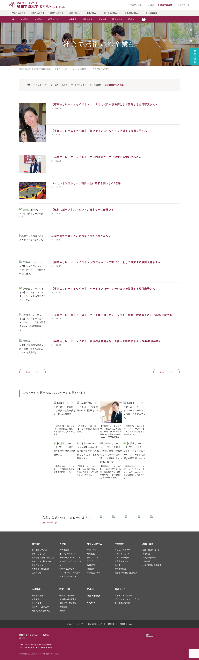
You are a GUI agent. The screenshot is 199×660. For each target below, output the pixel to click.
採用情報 (110, 624)
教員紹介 (91, 569)
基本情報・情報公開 (40, 569)
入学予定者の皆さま (67, 576)
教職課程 (91, 565)
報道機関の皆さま (132, 13)
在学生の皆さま (37, 13)
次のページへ (166, 372)
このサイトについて (75, 624)
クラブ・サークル (122, 557)
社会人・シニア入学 (40, 607)
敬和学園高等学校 (122, 603)
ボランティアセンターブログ (127, 599)
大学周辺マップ (121, 561)
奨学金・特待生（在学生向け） (126, 575)
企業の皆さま (92, 13)
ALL (28, 85)
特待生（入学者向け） (68, 569)
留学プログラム (93, 557)
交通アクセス (136, 5)
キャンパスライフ (122, 550)
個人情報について (95, 624)
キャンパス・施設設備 (41, 561)
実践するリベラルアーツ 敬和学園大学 (37, 5)
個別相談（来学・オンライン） (70, 563)
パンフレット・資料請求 (69, 573)
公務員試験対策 (149, 557)
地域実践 (91, 554)
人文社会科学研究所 (67, 599)
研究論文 (63, 607)
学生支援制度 (120, 569)
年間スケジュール (122, 554)
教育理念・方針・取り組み (43, 557)
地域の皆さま (75, 13)
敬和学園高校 (166, 5)
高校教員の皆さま (111, 13)
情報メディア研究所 (67, 603)
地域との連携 (37, 595)
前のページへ (32, 372)
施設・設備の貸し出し (41, 611)
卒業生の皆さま (57, 13)
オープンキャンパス (67, 554)
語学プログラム (93, 561)
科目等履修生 (37, 603)
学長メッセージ (38, 554)
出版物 (62, 611)
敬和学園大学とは (39, 550)
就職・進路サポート (151, 550)
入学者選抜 (64, 550)
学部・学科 (92, 550)
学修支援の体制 (93, 573)
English (151, 5)
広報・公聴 (36, 573)
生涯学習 (35, 599)
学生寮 (117, 565)
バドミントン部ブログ (124, 595)
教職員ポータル (126, 624)
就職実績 (146, 561)
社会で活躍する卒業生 (151, 565)
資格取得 (146, 554)
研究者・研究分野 (67, 595)
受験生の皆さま (18, 13)
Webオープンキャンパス (69, 557)
